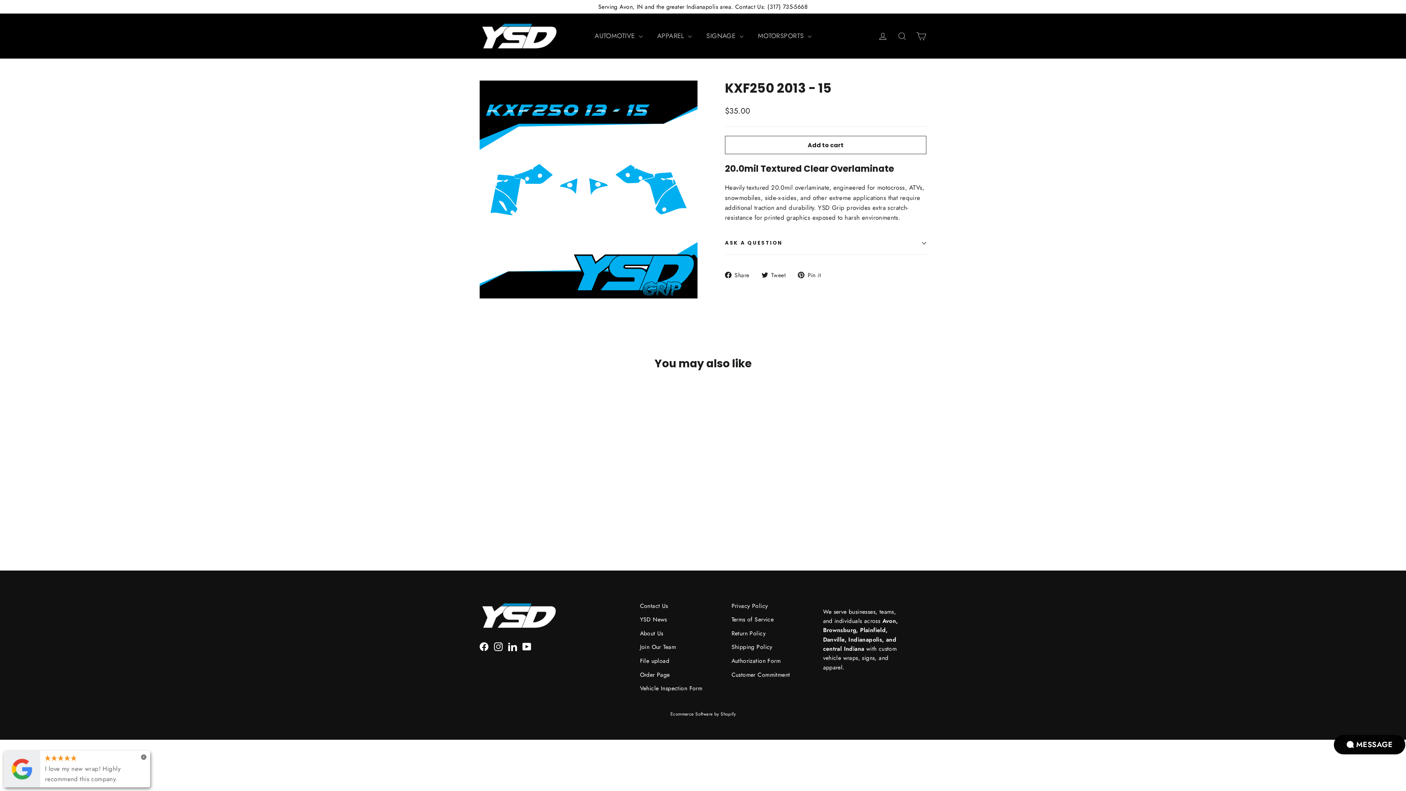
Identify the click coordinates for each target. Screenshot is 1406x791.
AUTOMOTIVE (616, 36)
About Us (651, 633)
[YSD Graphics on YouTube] (526, 646)
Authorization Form (756, 661)
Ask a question (753, 242)
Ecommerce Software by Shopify (703, 714)
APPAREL (671, 36)
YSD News (653, 619)
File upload (655, 661)
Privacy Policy (750, 606)
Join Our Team (658, 647)
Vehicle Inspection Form (671, 688)
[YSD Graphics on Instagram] (498, 646)
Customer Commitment (761, 675)
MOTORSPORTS (782, 36)
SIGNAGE (721, 36)
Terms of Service (753, 619)
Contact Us (654, 606)
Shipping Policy (752, 647)
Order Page (655, 675)
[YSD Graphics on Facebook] (484, 646)
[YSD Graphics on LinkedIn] (512, 646)
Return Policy (749, 633)
